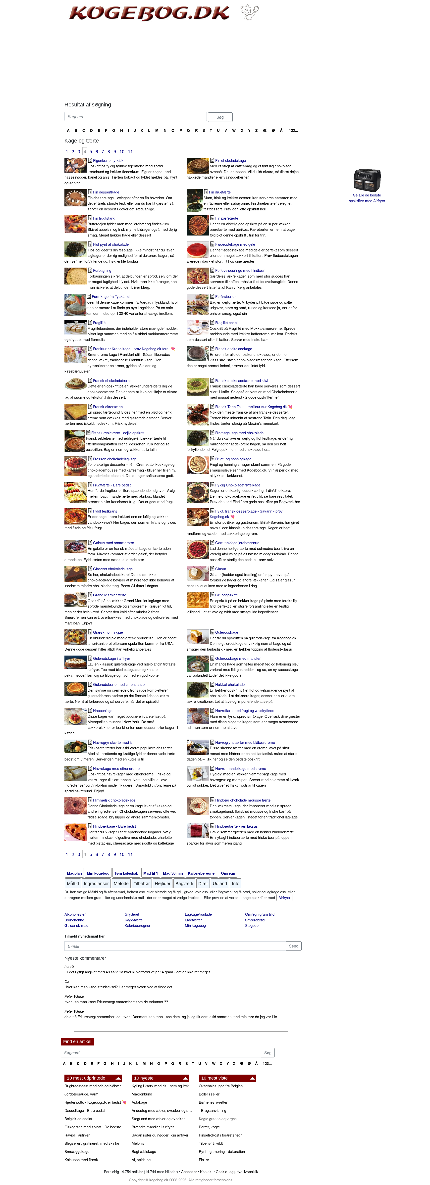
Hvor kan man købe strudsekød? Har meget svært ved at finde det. (118, 986)
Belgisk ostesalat (78, 1118)
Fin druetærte (250, 200)
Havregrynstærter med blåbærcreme (242, 751)
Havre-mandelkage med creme (243, 777)
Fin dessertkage (130, 200)
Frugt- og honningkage (254, 467)
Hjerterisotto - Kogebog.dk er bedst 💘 (95, 1102)
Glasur (241, 577)
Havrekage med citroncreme (120, 779)
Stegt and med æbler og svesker (158, 1118)
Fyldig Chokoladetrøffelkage (255, 493)
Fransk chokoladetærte (120, 389)
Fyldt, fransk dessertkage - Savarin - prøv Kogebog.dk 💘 (243, 522)
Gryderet (132, 914)
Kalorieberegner (137, 925)
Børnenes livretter (213, 1102)
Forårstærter (253, 305)
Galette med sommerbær (117, 551)
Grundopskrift (242, 603)
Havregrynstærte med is (119, 751)
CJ (66, 981)
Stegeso (252, 925)
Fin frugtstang (132, 226)
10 (121, 151)
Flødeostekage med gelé (242, 252)
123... (293, 130)
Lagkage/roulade (198, 914)
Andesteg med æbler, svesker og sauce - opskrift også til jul (163, 1110)
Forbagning (133, 279)
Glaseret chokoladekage (119, 577)
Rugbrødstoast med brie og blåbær (92, 1085)
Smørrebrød (255, 919)
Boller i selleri (209, 1093)
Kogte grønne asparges (218, 1118)
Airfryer (284, 897)
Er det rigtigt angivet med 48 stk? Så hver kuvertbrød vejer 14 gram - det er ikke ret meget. (137, 971)
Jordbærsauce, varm (81, 1093)
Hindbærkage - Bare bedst (131, 834)
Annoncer (189, 1171)
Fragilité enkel (242, 331)
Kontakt (206, 1171)
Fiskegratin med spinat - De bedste (92, 1126)
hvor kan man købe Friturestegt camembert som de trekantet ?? (116, 1001)
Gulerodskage (242, 640)
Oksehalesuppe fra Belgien (221, 1085)
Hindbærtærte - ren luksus (241, 834)
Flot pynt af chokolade (119, 252)
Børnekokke (74, 919)
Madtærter (193, 919)
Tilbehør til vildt (211, 1143)
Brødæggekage (76, 1151)
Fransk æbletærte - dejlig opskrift (127, 441)
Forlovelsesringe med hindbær (242, 279)
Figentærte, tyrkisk (120, 171)
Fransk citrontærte (118, 415)
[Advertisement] (183, 61)
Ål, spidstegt (142, 1159)
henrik (69, 966)
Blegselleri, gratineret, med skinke (91, 1143)
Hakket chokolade (241, 693)
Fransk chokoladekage (242, 357)
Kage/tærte (134, 919)
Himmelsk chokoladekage (132, 808)
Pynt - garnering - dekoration (222, 1151)
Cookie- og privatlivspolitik (237, 1171)
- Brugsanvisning (212, 1110)
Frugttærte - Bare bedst (131, 493)
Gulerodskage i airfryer (119, 667)
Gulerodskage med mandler (243, 667)
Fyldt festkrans (120, 519)
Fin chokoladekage (243, 169)
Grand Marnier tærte (121, 608)
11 (130, 151)
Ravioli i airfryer (77, 1135)
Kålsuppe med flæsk (81, 1159)
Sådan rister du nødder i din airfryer (160, 1135)
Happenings (121, 721)
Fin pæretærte (253, 226)
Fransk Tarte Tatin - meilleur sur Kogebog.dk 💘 (252, 415)
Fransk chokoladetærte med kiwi (255, 389)
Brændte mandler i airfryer (153, 1126)
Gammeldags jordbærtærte (254, 551)
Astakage (139, 1102)
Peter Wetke (74, 996)
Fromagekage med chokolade (240, 441)
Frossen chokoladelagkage (132, 467)
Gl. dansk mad (76, 925)
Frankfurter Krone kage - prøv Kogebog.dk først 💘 (119, 360)
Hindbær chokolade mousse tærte (254, 808)
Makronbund (142, 1093)
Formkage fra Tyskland (132, 305)
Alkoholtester (75, 914)
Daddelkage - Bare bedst (84, 1110)
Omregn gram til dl (260, 914)
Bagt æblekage (144, 1151)
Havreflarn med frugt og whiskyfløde (243, 719)
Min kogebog (195, 925)
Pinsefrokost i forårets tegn (220, 1135)
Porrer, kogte (209, 1126)
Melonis (138, 1143)
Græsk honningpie (120, 640)
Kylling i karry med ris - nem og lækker (163, 1085)
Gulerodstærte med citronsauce (116, 693)
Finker (204, 1159)
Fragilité (121, 331)
